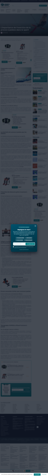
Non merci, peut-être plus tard (24, 249)
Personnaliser (44, 474)
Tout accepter (37, 474)
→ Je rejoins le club (30, 243)
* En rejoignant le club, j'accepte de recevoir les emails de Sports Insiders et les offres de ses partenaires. (23, 247)
